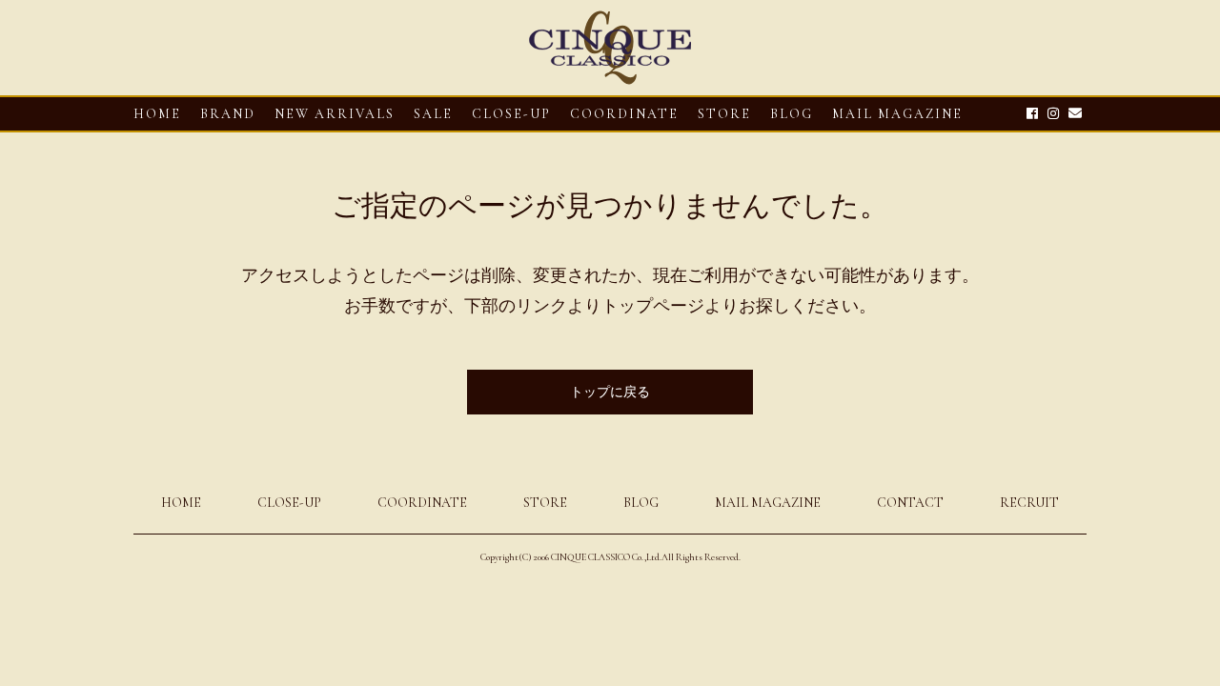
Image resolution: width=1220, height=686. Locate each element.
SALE (433, 114)
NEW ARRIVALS (334, 114)
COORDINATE (624, 114)
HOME (157, 114)
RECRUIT (1029, 502)
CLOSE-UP (289, 502)
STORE (724, 114)
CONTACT (910, 502)
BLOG (641, 502)
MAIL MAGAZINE (897, 114)
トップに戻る (610, 392)
